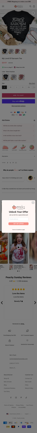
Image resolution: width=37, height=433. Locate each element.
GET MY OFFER (18, 224)
